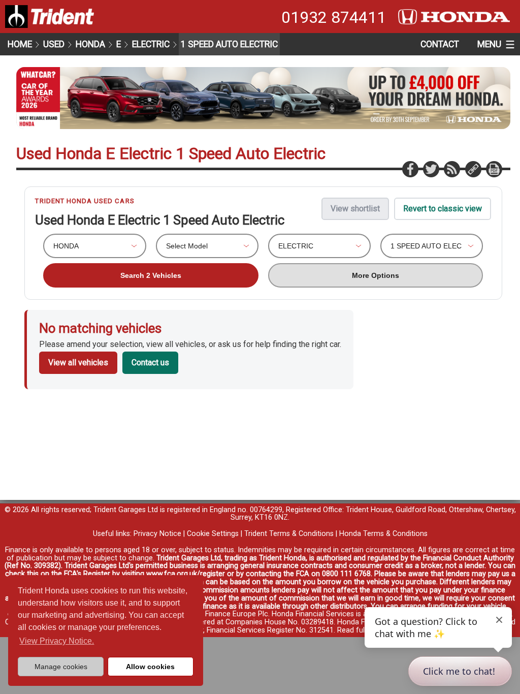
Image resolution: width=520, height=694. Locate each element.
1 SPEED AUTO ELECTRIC (229, 44)
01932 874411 (333, 17)
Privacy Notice (157, 533)
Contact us (150, 362)
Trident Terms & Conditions (289, 533)
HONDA (90, 44)
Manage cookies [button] (61, 667)
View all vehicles (78, 362)
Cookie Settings (213, 533)
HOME (20, 44)
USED (53, 44)
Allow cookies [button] (150, 667)
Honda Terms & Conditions (383, 533)
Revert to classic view (442, 208)
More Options (375, 275)
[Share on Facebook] (409, 168)
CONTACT (439, 44)
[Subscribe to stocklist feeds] (451, 168)
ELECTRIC (151, 44)
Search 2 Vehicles (150, 275)
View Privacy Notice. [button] (56, 641)
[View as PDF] (493, 168)
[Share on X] (430, 168)
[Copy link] (472, 168)
